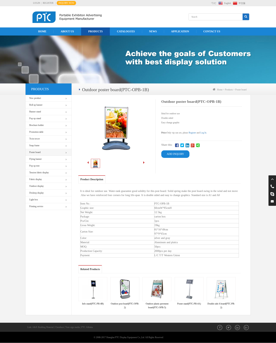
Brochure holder (36, 125)
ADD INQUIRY (175, 154)
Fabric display (35, 179)
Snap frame (34, 145)
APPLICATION (180, 31)
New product (35, 98)
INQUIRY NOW (66, 3)
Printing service (36, 206)
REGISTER (48, 3)
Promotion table (36, 132)
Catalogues (126, 31)
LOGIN (36, 3)
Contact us (211, 31)
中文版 (242, 3)
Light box (33, 199)
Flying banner (35, 159)
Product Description (91, 179)
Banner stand (35, 111)
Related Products (90, 269)
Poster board (35, 152)
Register (192, 132)
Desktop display (36, 193)
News (153, 31)
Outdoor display (36, 186)
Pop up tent (34, 165)
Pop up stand (35, 118)
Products (95, 31)
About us (67, 31)
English (227, 3)
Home (42, 31)
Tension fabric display (39, 172)
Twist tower (34, 138)
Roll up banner (35, 105)
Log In (203, 132)
